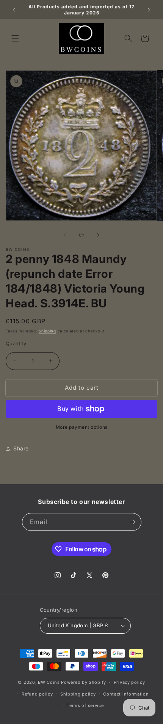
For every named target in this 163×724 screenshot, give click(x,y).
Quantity (16, 343)
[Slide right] (98, 235)
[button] (15, 38)
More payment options (82, 427)
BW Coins (49, 682)
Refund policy (37, 694)
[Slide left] (64, 235)
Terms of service (85, 705)
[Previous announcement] (14, 10)
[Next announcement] (149, 10)
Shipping (47, 331)
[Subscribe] (132, 522)
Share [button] (21, 448)
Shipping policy (78, 694)
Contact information (126, 694)
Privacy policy (129, 682)
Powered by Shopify (83, 682)
